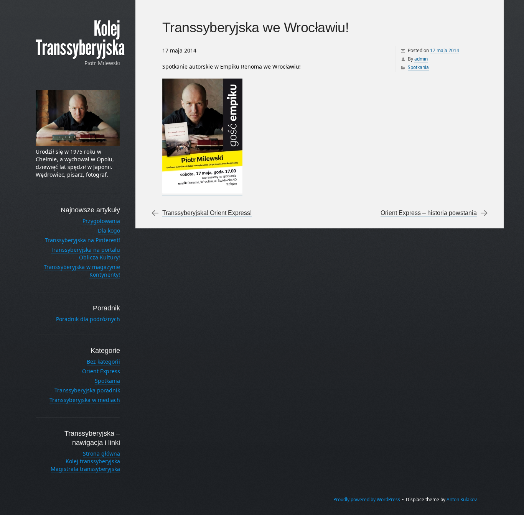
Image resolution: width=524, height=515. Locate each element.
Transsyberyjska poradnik (87, 390)
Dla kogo (109, 230)
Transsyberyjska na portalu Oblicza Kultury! (85, 253)
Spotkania (418, 67)
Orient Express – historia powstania (429, 213)
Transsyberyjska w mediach (84, 399)
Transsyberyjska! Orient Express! (207, 213)
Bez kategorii (103, 361)
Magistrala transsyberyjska (85, 468)
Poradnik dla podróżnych (88, 319)
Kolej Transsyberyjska (80, 38)
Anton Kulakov (462, 499)
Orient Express (101, 371)
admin (421, 59)
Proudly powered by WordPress (366, 499)
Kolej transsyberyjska (93, 461)
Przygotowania (101, 221)
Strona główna (101, 453)
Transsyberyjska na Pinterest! (82, 240)
